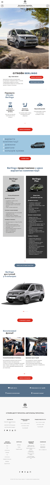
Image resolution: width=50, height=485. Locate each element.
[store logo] (25, 2)
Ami (7, 445)
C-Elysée (7, 452)
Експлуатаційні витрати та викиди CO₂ (31, 457)
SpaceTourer (7, 463)
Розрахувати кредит (25, 320)
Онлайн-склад (25, 158)
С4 (7, 454)
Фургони (19, 442)
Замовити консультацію (31, 451)
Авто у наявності (43, 449)
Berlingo (7, 461)
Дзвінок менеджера (36, 77)
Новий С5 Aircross (7, 459)
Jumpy (19, 447)
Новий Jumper (19, 449)
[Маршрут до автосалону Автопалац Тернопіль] (2, 6)
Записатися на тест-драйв (30, 449)
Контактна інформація (42, 447)
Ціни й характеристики (36, 82)
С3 (7, 448)
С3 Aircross (7, 450)
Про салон (42, 444)
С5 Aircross (7, 457)
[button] (22, 311)
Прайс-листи (13, 388)
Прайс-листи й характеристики (25, 265)
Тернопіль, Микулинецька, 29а (10, 422)
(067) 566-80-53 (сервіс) (10, 427)
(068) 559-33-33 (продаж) (9, 425)
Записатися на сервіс (31, 454)
